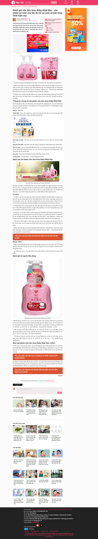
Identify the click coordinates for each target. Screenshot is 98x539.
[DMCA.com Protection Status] (29, 529)
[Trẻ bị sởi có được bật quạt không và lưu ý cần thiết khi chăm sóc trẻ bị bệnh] (31, 453)
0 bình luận (17, 384)
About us (27, 531)
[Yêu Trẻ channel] (37, 526)
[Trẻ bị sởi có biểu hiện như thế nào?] (44, 474)
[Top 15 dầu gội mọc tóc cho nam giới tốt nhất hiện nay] (44, 493)
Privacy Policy (44, 531)
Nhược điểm (50, 30)
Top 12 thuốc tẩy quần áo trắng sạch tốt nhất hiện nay (18, 501)
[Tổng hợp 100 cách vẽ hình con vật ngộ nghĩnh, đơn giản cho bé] (57, 429)
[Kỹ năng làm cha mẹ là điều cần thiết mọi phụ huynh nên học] (44, 403)
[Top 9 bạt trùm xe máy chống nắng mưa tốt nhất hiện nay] (19, 474)
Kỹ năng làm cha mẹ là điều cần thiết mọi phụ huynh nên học (43, 412)
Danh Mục (66, 3)
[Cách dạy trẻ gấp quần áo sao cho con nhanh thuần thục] (31, 403)
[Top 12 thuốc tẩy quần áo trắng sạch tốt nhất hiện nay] (19, 493)
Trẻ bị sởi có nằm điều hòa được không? (18, 461)
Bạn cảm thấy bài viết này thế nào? (29, 380)
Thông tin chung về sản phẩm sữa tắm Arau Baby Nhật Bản (53, 20)
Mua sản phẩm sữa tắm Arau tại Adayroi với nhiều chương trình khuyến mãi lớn (36, 357)
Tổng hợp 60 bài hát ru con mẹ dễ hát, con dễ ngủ (43, 437)
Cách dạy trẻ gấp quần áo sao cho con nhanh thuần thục (31, 412)
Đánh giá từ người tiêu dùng (52, 32)
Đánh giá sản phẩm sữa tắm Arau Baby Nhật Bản (53, 23)
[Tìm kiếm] (54, 2)
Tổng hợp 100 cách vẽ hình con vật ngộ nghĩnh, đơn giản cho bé (56, 438)
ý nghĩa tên (63, 509)
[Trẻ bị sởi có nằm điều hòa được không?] (19, 453)
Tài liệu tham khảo (33, 20)
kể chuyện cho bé (56, 509)
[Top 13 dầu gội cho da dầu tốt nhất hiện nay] (31, 493)
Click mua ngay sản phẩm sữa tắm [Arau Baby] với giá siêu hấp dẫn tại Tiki (36, 237)
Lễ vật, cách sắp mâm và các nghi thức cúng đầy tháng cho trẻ (31, 438)
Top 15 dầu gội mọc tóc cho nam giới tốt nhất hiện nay (44, 501)
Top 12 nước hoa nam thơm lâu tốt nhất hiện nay (31, 482)
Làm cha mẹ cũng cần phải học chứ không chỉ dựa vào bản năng (57, 412)
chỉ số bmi (69, 509)
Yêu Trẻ (19, 2)
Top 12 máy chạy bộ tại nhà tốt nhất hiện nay (57, 482)
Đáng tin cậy (50, 380)
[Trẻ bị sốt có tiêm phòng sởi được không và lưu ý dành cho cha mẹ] (44, 453)
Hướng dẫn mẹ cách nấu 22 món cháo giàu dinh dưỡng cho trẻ (18, 438)
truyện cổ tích (35, 509)
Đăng (59, 392)
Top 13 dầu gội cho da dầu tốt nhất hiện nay (30, 500)
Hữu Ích (42, 380)
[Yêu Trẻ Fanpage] (41, 526)
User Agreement (35, 531)
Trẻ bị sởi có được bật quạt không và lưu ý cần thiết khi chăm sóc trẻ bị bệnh (31, 463)
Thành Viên (77, 4)
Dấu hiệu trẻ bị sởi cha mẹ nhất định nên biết (56, 500)
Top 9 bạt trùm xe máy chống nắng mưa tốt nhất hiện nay (19, 483)
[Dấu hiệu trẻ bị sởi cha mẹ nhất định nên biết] (57, 493)
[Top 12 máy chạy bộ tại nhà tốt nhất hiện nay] (57, 474)
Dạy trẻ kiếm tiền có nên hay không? (19, 410)
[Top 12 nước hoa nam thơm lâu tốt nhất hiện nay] (31, 474)
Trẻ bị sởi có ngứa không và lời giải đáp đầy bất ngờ (56, 461)
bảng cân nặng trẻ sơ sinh (45, 509)
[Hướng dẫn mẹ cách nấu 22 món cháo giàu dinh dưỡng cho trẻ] (19, 429)
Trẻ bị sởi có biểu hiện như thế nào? (43, 481)
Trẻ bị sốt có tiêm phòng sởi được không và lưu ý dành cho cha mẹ (44, 462)
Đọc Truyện (71, 4)
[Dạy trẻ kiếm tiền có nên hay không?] (19, 403)
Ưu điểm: (49, 28)
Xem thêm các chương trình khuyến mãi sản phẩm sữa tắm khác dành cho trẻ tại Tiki (36, 371)
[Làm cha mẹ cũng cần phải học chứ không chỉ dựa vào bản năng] (57, 403)
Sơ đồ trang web (54, 531)
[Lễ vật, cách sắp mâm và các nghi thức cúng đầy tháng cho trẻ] (31, 429)
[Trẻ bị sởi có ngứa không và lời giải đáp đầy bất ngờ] (57, 453)
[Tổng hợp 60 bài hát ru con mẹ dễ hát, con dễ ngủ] (44, 429)
